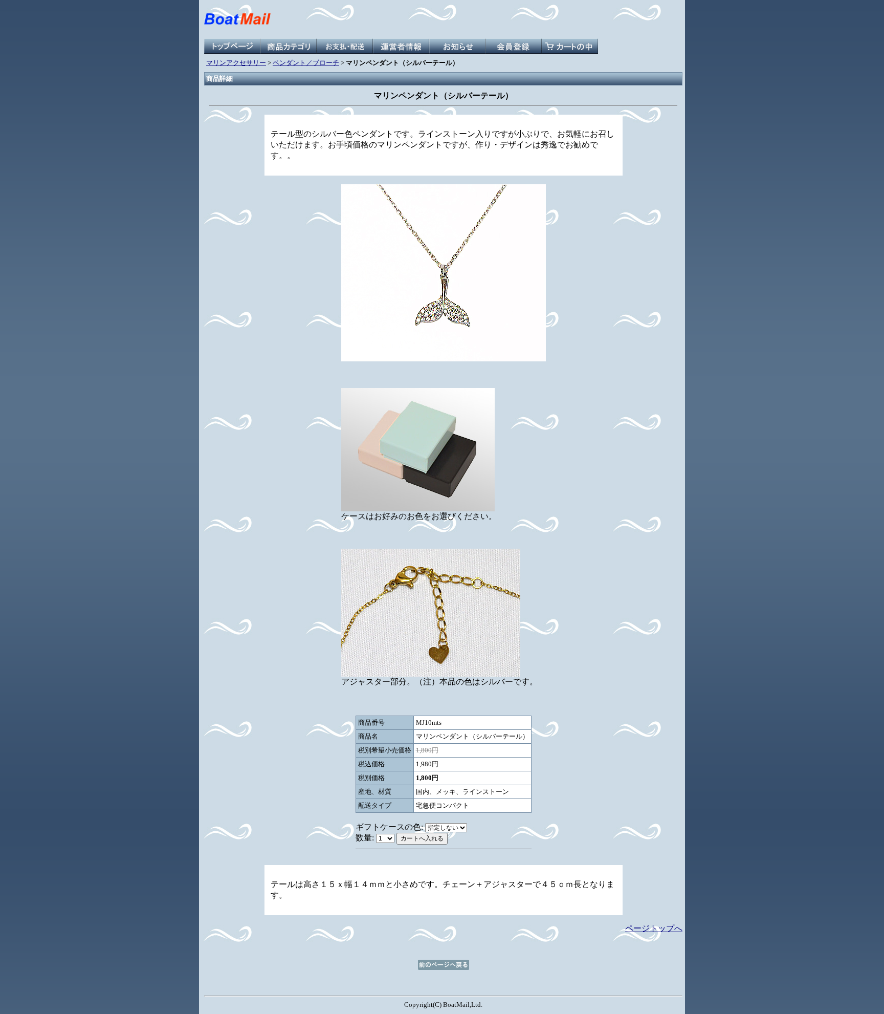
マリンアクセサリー (236, 63)
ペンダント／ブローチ (306, 63)
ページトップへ (653, 928)
